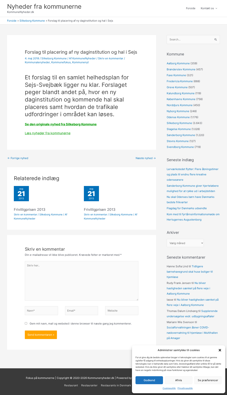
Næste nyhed (146, 158)
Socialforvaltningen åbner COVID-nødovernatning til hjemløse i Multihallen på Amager (192, 333)
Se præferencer (208, 380)
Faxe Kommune (176, 75)
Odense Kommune (178, 117)
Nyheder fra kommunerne (44, 6)
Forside (190, 8)
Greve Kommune (177, 87)
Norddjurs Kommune (180, 105)
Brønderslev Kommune (181, 69)
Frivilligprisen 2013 (29, 209)
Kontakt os (207, 8)
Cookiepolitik (169, 388)
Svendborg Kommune (180, 147)
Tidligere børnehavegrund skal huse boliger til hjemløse (190, 272)
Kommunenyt (80, 62)
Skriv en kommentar (110, 58)
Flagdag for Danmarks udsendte (187, 208)
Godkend (149, 380)
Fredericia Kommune (180, 81)
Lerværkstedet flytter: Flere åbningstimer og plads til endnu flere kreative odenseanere (192, 174)
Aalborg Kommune (178, 63)
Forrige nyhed (17, 158)
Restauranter (89, 385)
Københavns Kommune (181, 99)
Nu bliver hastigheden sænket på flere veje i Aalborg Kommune (188, 288)
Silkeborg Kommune (54, 58)
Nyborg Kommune (178, 111)
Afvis (178, 380)
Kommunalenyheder (37, 62)
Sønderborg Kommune (181, 135)
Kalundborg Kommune (181, 93)
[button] (220, 350)
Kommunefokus (61, 62)
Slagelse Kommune (179, 129)
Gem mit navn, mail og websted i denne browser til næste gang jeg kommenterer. (81, 323)
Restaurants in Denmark (116, 385)
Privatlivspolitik (185, 388)
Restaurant (71, 385)
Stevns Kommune (178, 141)
